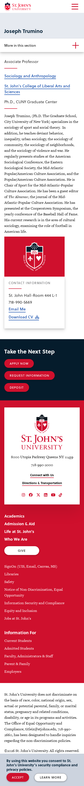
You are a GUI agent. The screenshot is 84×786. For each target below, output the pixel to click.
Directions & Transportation (42, 483)
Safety (9, 581)
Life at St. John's (19, 531)
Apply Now (19, 363)
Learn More (50, 777)
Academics (14, 516)
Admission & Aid (19, 523)
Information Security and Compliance (34, 603)
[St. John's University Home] (17, 7)
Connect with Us (42, 475)
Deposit (17, 387)
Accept (18, 777)
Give (22, 550)
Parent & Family (17, 663)
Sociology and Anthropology (30, 76)
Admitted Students (19, 648)
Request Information (29, 375)
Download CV (21, 317)
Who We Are (15, 539)
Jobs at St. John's (17, 618)
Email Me (17, 309)
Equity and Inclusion (20, 610)
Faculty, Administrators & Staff (28, 656)
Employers (12, 671)
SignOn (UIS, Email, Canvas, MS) (30, 566)
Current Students (18, 640)
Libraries (11, 574)
